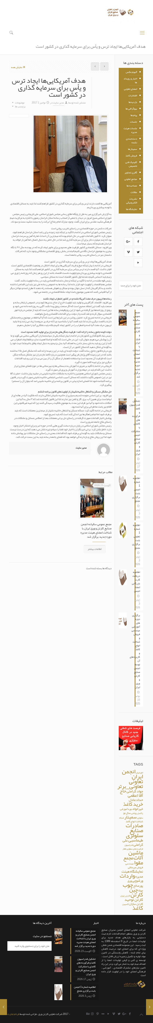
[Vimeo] (114, 1014)
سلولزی (140, 818)
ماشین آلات (135, 855)
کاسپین (125, 904)
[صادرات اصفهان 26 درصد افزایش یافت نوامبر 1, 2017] (3, 1007)
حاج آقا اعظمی (131, 793)
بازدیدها (132, 102)
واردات (127, 875)
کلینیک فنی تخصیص (131, 164)
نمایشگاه (136, 871)
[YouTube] (108, 1014)
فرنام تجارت (13, 1014)
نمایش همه (16, 67)
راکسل (140, 813)
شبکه (121, 818)
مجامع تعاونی (130, 179)
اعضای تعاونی (130, 89)
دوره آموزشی (126, 809)
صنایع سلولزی (134, 832)
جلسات (133, 121)
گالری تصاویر (131, 172)
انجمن (128, 771)
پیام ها (133, 115)
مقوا (138, 862)
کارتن (136, 894)
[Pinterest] (98, 1014)
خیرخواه (138, 809)
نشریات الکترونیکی (131, 200)
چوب (128, 884)
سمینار (130, 816)
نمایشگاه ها (131, 209)
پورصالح (138, 886)
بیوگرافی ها (131, 108)
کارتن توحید (134, 899)
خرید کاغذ (133, 804)
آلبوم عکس (131, 72)
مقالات (133, 192)
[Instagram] (92, 1014)
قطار (124, 849)
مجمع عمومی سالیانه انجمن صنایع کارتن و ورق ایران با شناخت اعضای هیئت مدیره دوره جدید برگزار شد (96, 530)
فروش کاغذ (131, 155)
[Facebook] (130, 1014)
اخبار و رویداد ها (130, 80)
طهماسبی (135, 840)
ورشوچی (137, 880)
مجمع (128, 858)
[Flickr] (103, 1014)
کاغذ (137, 908)
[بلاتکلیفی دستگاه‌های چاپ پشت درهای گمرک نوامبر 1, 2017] (149, 1007)
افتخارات (132, 95)
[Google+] (125, 1014)
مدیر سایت (58, 102)
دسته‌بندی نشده (131, 140)
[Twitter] (119, 1014)
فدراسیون (129, 845)
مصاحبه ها (132, 185)
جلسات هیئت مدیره (130, 130)
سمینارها (132, 149)
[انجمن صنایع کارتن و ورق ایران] (121, 13)
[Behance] (88, 1014)
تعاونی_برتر (130, 786)
